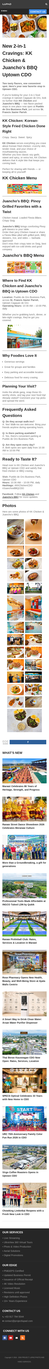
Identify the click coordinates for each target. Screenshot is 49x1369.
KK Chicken (28, 494)
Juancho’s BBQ (10, 497)
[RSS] (22, 1337)
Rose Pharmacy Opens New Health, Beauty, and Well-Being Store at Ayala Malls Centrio (23, 981)
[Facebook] (4, 1337)
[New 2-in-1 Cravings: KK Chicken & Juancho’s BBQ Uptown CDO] (24, 770)
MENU (5, 11)
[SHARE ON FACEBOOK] (28, 742)
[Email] (16, 1337)
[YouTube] (10, 1337)
